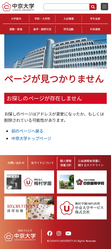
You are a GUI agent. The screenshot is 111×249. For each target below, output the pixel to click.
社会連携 (95, 29)
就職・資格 (15, 29)
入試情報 (68, 18)
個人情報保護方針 (65, 163)
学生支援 (95, 18)
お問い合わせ (15, 162)
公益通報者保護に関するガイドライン (91, 163)
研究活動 (68, 29)
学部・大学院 (42, 18)
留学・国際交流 (42, 29)
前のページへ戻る (27, 131)
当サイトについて (42, 162)
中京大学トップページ (31, 138)
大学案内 (16, 18)
